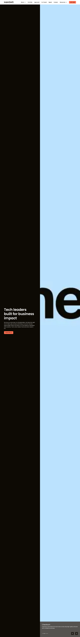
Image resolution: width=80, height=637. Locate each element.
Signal (50, 2)
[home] (9, 2)
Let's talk (72, 2)
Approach (36, 2)
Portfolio (30, 2)
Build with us (9, 332)
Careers (56, 2)
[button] (23, 2)
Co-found (44, 2)
